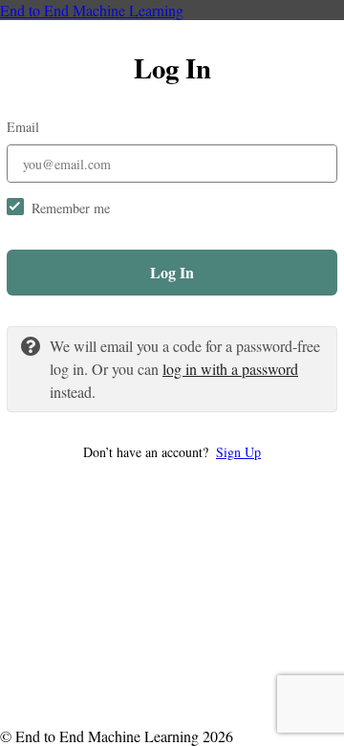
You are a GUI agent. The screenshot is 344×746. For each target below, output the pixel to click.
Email (23, 127)
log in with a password (230, 369)
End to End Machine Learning (91, 10)
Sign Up (238, 452)
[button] (172, 452)
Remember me (71, 208)
